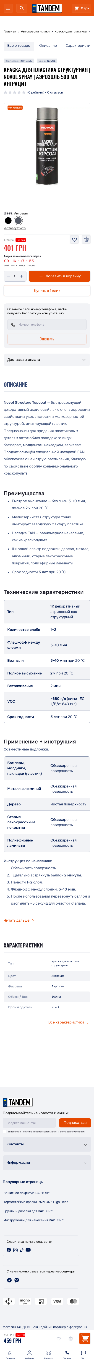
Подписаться (75, 1122)
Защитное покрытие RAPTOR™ (27, 1193)
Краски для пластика (71, 31)
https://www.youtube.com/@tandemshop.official (28, 1250)
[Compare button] (71, 1338)
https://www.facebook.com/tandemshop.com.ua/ (9, 1250)
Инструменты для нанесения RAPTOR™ (33, 1220)
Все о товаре (18, 45)
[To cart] (84, 1338)
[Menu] (8, 8)
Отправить (47, 339)
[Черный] (8, 220)
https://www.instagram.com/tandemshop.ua (15, 1250)
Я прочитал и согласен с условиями (46, 1131)
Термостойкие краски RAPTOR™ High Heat (36, 1202)
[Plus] (22, 276)
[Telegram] (9, 1280)
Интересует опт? (15, 228)
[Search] (21, 8)
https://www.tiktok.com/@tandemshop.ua (21, 1250)
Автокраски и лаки (35, 31)
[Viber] (16, 1280)
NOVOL (51, 60)
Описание (48, 45)
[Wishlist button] (59, 1338)
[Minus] (8, 276)
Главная (10, 31)
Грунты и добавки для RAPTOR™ (28, 1211)
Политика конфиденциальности (39, 1131)
